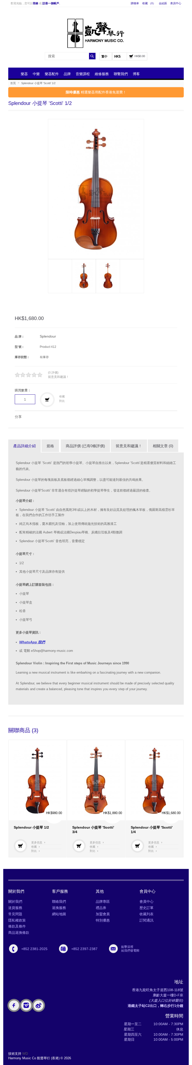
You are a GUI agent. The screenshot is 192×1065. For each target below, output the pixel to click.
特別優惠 (103, 920)
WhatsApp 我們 (32, 642)
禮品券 (101, 908)
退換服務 (59, 908)
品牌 (67, 74)
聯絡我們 (59, 901)
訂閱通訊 (147, 920)
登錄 (35, 3)
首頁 (13, 83)
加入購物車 (20, 846)
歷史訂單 (147, 908)
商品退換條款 (18, 933)
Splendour (48, 336)
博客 (136, 74)
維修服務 (102, 74)
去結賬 (163, 3)
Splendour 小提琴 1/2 (31, 827)
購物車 (135, 3)
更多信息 (38, 842)
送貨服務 (15, 908)
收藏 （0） (149, 3)
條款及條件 (17, 926)
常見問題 (15, 914)
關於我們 (15, 901)
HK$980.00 (54, 813)
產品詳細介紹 (24, 446)
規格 (50, 446)
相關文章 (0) (163, 446)
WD (25, 1053)
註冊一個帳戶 (50, 3)
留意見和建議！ (58, 377)
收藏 (62, 396)
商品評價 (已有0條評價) (85, 446)
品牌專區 (103, 901)
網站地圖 (59, 914)
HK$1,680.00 (171, 813)
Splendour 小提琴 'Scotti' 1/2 (38, 83)
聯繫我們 (121, 74)
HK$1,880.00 (112, 813)
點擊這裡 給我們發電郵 (130, 948)
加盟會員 (103, 914)
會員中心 (175, 3)
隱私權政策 (17, 920)
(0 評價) (53, 372)
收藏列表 (147, 914)
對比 (62, 400)
